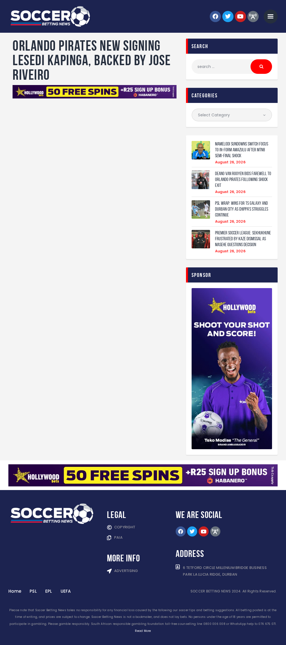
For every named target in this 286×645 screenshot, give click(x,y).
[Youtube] (240, 16)
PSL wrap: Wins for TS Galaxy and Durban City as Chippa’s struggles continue (241, 209)
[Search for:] (232, 66)
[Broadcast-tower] (253, 16)
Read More (143, 631)
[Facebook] (215, 16)
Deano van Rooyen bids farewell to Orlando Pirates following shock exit (243, 179)
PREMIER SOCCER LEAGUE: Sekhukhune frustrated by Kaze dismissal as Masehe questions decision (243, 238)
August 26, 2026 (230, 162)
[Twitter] (227, 16)
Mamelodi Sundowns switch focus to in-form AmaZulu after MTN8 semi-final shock (241, 149)
